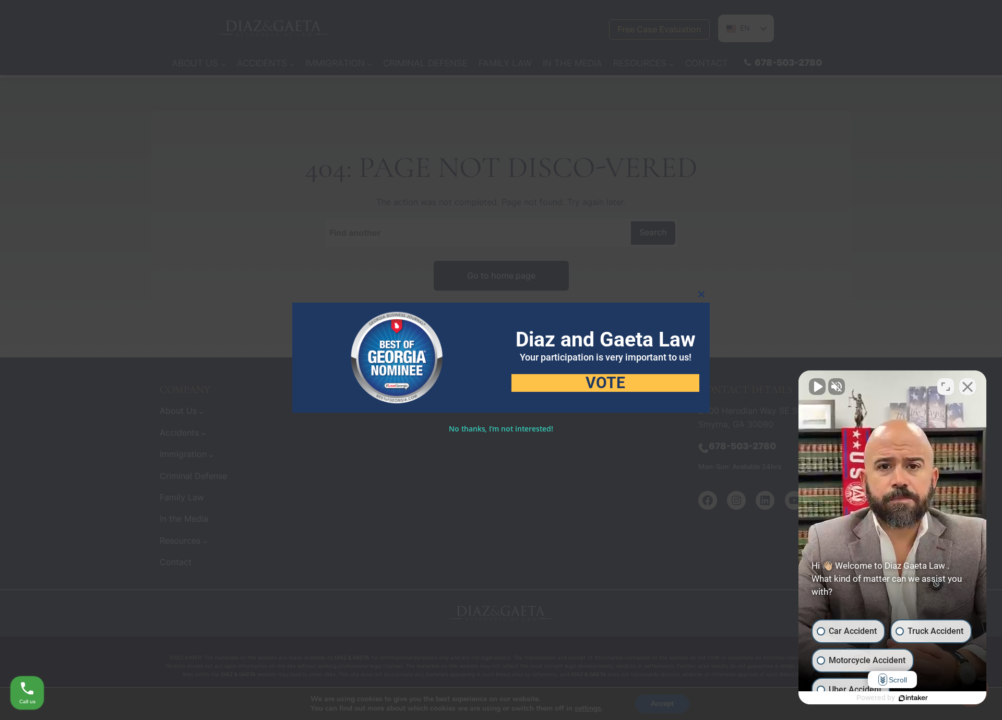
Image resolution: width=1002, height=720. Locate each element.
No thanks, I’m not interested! (501, 429)
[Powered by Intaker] (913, 698)
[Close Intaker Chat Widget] (967, 386)
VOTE (605, 383)
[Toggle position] (945, 386)
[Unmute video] (817, 386)
